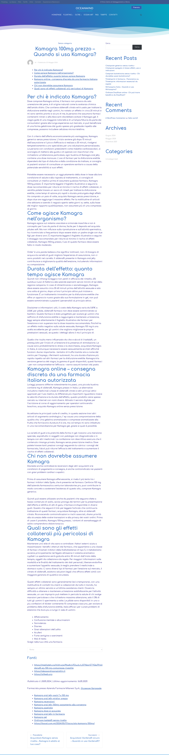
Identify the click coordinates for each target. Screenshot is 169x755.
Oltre (31, 2)
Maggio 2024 (111, 139)
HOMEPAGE (56, 15)
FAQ (19, 2)
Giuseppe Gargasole (91, 688)
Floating (4, 2)
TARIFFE (103, 15)
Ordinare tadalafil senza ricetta (50, 720)
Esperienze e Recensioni (51, 2)
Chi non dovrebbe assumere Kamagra (53, 85)
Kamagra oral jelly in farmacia (49, 714)
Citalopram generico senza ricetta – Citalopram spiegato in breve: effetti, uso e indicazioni (123, 68)
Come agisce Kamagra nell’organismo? (54, 73)
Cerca (108, 43)
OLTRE (77, 15)
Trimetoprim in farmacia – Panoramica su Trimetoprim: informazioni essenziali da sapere (122, 81)
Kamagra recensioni (44, 702)
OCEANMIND (84, 8)
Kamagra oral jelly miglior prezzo (51, 698)
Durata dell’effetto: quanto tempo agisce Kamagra (59, 76)
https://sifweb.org (43, 674)
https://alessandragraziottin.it (49, 671)
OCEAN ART (88, 15)
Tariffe (25, 2)
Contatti (38, 2)
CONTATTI (113, 15)
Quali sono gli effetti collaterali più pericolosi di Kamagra (63, 89)
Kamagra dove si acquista (47, 711)
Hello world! (133, 118)
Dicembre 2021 (111, 142)
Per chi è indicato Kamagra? (48, 70)
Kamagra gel (40, 717)
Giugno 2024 (111, 135)
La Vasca (12, 2)
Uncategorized (112, 159)
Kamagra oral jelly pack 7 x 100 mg (51, 695)
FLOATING (67, 15)
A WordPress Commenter (115, 118)
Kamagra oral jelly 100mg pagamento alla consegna (60, 705)
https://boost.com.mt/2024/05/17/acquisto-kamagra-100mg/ (64, 723)
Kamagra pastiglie (43, 708)
